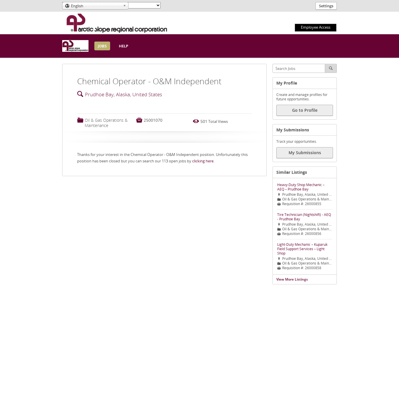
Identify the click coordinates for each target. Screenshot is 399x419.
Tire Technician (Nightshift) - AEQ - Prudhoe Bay (304, 216)
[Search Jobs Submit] (331, 68)
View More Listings (292, 279)
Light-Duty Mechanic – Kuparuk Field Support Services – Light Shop (302, 249)
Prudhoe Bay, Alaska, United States (123, 94)
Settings (326, 5)
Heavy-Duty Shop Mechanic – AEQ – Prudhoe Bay (301, 187)
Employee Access (315, 27)
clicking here (203, 161)
